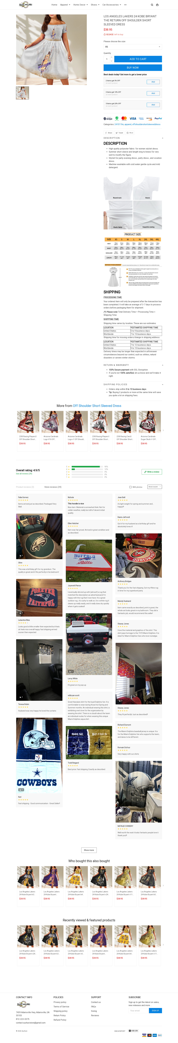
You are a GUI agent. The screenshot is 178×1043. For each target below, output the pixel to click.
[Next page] (163, 431)
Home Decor (79, 5)
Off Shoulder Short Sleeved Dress (97, 406)
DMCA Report (119, 1031)
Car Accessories (111, 5)
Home (54, 5)
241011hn (119, 124)
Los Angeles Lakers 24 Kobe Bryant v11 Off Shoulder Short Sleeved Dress (125, 893)
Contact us (96, 1002)
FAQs (93, 1006)
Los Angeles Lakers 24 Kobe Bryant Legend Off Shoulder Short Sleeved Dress (52, 893)
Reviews (95, 1015)
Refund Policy (60, 1020)
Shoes (94, 5)
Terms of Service (61, 1006)
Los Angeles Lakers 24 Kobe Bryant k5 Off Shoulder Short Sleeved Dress (149, 893)
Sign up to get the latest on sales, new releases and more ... (144, 1004)
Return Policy (60, 1015)
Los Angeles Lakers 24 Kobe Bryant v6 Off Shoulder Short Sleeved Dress (76, 952)
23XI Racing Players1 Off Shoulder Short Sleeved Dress (100, 438)
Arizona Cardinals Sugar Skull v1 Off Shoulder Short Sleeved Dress (148, 438)
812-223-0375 (22, 1019)
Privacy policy (60, 1002)
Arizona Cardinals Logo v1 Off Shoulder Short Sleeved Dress (76, 438)
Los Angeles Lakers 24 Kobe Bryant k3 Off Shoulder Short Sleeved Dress (27, 893)
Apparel (64, 5)
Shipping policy (60, 1011)
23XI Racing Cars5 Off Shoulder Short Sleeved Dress (124, 438)
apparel (128, 124)
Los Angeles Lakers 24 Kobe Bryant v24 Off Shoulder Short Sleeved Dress (100, 893)
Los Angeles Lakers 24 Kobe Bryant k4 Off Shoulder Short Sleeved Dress (76, 893)
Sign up (155, 1011)
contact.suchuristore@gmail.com (30, 1023)
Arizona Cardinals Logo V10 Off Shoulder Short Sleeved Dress (51, 438)
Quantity (107, 53)
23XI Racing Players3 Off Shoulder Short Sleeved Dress (27, 438)
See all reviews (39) (24, 474)
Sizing (94, 1011)
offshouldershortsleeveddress (146, 124)
